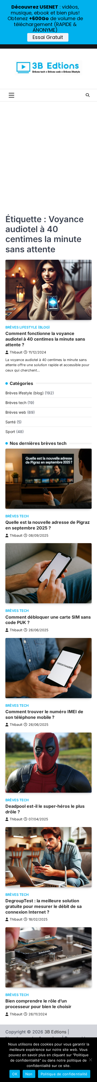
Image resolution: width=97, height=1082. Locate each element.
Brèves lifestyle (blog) (27, 327)
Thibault (16, 352)
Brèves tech (15, 402)
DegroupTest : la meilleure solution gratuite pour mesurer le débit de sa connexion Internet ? (43, 906)
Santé (10, 422)
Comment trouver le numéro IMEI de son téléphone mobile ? (44, 714)
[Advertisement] (48, 152)
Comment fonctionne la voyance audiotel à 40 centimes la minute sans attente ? (45, 339)
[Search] (88, 95)
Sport (10, 431)
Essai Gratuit (48, 37)
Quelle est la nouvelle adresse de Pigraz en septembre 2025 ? (47, 525)
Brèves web (15, 412)
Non (29, 1074)
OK (14, 1074)
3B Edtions (55, 1031)
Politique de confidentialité (64, 1074)
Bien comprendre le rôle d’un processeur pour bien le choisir (38, 1003)
